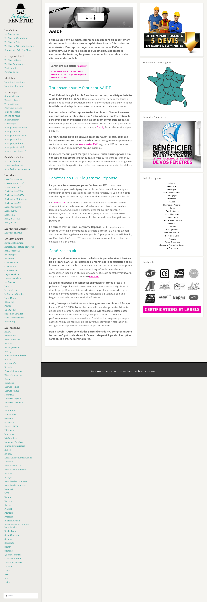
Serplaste (9, 543)
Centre (172, 201)
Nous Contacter (151, 371)
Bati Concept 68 (12, 251)
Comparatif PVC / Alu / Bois (18, 50)
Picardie (172, 239)
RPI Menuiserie (12, 520)
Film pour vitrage (13, 108)
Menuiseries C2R (13, 465)
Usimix (8, 582)
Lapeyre (9, 286)
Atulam (8, 343)
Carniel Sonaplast (14, 371)
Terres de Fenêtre (13, 562)
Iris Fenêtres (11, 438)
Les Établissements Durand (18, 457)
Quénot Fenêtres (13, 554)
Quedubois (10, 310)
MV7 (7, 493)
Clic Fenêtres (11, 270)
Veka (7, 574)
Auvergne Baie (12, 347)
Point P (8, 306)
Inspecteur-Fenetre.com (106, 371)
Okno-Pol (9, 302)
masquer (82, 66)
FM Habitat (10, 410)
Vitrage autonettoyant (16, 135)
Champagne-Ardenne (172, 205)
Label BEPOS (11, 211)
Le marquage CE (13, 187)
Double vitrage (12, 100)
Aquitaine (172, 186)
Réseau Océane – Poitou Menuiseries (17, 525)
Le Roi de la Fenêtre (14, 294)
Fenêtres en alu (59, 77)
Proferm (9, 517)
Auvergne (172, 189)
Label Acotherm (13, 207)
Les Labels (10, 175)
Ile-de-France (172, 217)
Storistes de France (14, 317)
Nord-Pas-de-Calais (172, 232)
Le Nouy (9, 461)
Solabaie (9, 551)
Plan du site (138, 371)
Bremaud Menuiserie (15, 355)
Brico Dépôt (10, 254)
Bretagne (172, 198)
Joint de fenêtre (12, 112)
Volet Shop (10, 321)
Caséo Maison (11, 262)
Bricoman (9, 258)
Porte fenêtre (11, 68)
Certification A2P (13, 179)
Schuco (8, 539)
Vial (6, 578)
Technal (9, 566)
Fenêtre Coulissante (15, 64)
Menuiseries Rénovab (15, 469)
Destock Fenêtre (13, 278)
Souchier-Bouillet (14, 314)
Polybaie (9, 513)
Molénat (9, 489)
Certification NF (13, 203)
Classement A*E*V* (14, 183)
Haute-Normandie (172, 214)
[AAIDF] (91, 26)
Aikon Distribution (14, 243)
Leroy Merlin (11, 290)
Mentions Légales (125, 371)
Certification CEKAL (15, 191)
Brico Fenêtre (11, 363)
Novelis (8, 501)
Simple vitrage (12, 96)
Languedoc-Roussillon (172, 220)
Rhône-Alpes (172, 248)
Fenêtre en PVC (12, 34)
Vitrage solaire (12, 131)
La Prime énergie (13, 233)
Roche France (11, 531)
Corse (172, 208)
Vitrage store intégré (15, 151)
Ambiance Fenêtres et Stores (19, 247)
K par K (8, 454)
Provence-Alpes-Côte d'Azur (172, 245)
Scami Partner (12, 535)
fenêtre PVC (59, 202)
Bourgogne (172, 195)
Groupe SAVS (11, 426)
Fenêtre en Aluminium (16, 38)
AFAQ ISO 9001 (12, 222)
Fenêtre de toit (12, 72)
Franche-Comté (172, 211)
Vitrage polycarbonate (16, 127)
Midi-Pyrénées (172, 229)
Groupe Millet (12, 387)
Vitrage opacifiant (14, 143)
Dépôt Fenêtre (12, 274)
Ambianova (10, 335)
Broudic (9, 367)
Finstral (8, 406)
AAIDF (8, 332)
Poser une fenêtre (14, 165)
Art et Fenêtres (12, 339)
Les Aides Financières (16, 228)
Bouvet (8, 359)
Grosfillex (9, 383)
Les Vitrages (11, 92)
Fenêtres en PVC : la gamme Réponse (68, 74)
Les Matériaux (12, 30)
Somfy (8, 547)
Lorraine (172, 226)
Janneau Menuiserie (15, 446)
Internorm (10, 434)
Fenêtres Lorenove (14, 402)
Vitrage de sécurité (14, 147)
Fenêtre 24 (10, 282)
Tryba (7, 570)
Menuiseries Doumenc (16, 481)
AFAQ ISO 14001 (12, 218)
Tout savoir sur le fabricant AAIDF (67, 71)
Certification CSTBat (15, 195)
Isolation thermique (15, 82)
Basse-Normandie (172, 192)
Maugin (8, 477)
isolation (94, 276)
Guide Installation (14, 157)
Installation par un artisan (18, 169)
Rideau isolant (12, 120)
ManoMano (10, 298)
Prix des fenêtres (13, 161)
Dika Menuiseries (13, 375)
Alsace (172, 183)
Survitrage (10, 123)
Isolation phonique (14, 86)
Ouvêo (8, 505)
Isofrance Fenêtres (14, 442)
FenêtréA (9, 395)
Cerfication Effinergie (16, 199)
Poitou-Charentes (172, 242)
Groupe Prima (12, 391)
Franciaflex (10, 414)
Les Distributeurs (14, 239)
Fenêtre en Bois (12, 42)
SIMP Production (13, 558)
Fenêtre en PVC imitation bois (19, 46)
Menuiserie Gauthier (15, 485)
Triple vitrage (12, 104)
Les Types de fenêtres (16, 56)
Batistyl (8, 351)
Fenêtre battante (13, 60)
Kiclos (8, 450)
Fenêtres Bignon (13, 398)
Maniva (8, 473)
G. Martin (9, 422)
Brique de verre (12, 116)
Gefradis (9, 418)
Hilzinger (9, 430)
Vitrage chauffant (13, 139)
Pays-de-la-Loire (172, 236)
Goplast (8, 379)
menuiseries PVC (88, 144)
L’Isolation (10, 78)
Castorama (10, 266)
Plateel (8, 509)
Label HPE (10, 215)
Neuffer (9, 497)
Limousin (172, 223)
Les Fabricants (12, 327)
